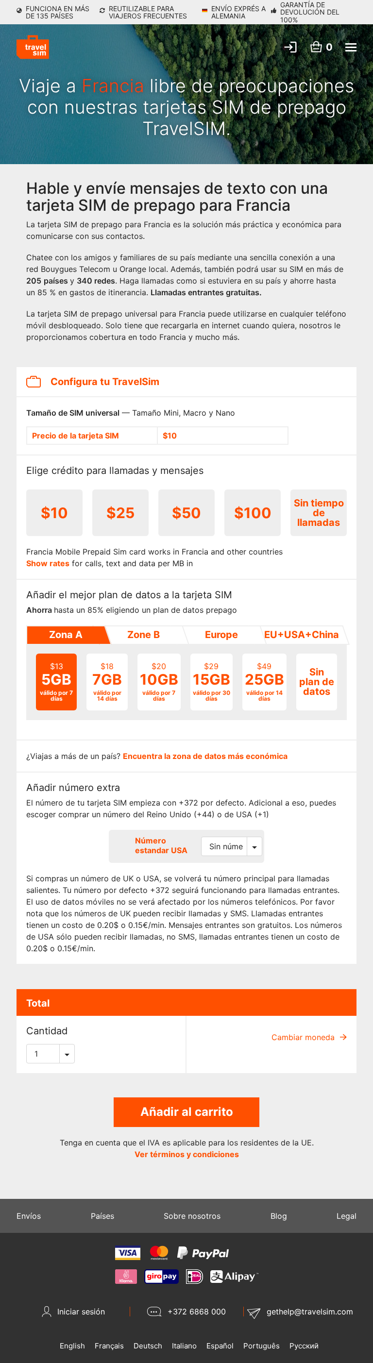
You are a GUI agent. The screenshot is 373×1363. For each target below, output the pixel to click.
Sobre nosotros (192, 1216)
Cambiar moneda (304, 1037)
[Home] (33, 47)
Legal (346, 1216)
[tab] (65, 635)
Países (102, 1216)
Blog (279, 1216)
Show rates (47, 563)
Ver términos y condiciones (187, 1154)
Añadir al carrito (186, 1112)
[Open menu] (350, 47)
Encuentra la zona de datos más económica (205, 756)
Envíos (29, 1216)
